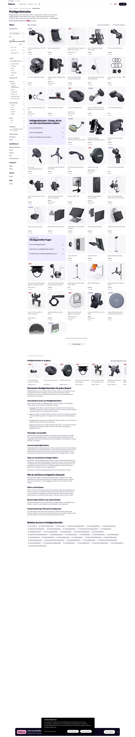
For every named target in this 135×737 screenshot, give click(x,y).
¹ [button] (51, 83)
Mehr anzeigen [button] (77, 344)
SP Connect (33, 420)
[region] (68, 726)
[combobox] (104, 25)
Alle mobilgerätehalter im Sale (118, 360)
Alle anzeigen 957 (13, 77)
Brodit (31, 425)
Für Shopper (11, 1)
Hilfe (39, 4)
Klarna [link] (10, 8)
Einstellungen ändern (50, 731)
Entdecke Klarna (23, 4)
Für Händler (17, 1)
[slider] (10, 41)
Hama (31, 414)
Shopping (30, 4)
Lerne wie (33, 20)
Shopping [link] (16, 8)
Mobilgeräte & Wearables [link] (25, 8)
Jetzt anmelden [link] (109, 732)
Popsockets (33, 408)
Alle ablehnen (73, 731)
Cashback (49, 481)
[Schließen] (92, 719)
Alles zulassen (86, 731)
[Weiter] (124, 374)
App (35, 4)
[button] (115, 4)
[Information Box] (36, 25)
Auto (54, 392)
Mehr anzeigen (54, 18)
